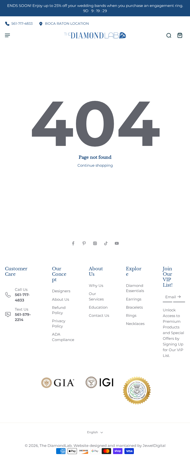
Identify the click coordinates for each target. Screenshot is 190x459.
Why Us (96, 285)
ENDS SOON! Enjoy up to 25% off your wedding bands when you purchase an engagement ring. (95, 8)
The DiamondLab (56, 445)
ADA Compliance (63, 337)
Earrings (133, 299)
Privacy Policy (58, 323)
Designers (61, 291)
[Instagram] (95, 243)
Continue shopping (95, 165)
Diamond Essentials (135, 288)
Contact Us (99, 315)
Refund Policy (59, 310)
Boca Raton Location (67, 23)
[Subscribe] (179, 297)
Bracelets (134, 307)
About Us (60, 299)
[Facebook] (73, 243)
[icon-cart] (179, 35)
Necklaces (135, 323)
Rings (131, 315)
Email (170, 297)
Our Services (96, 296)
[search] (168, 35)
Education (98, 307)
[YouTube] (116, 243)
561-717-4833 (22, 23)
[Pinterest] (84, 243)
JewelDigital (154, 445)
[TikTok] (105, 243)
